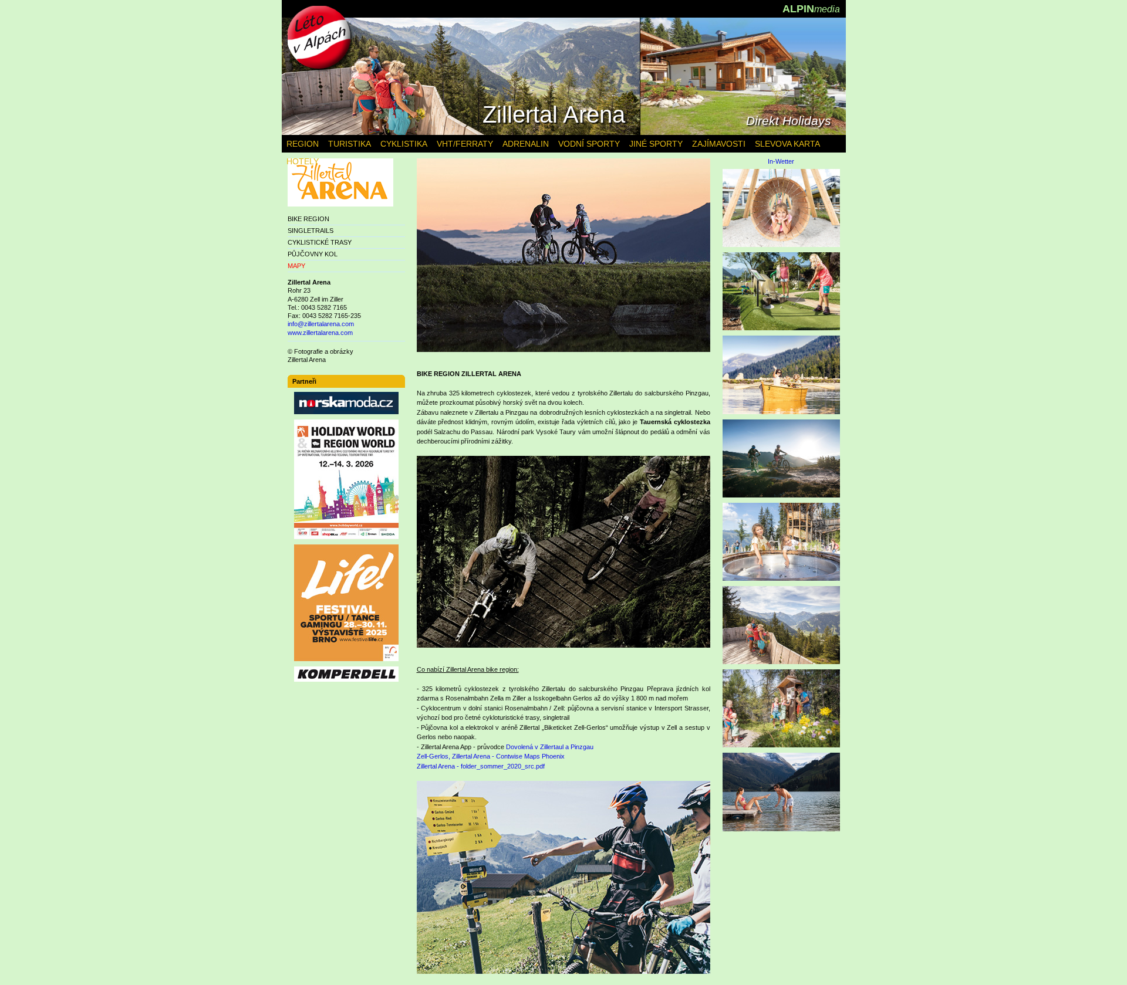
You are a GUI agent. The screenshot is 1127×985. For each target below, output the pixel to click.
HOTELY (302, 161)
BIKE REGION (308, 218)
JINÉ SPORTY (656, 143)
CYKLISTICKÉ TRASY (320, 242)
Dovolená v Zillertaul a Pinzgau (549, 746)
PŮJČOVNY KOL (313, 254)
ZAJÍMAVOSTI (718, 143)
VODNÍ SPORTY (589, 143)
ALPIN (811, 9)
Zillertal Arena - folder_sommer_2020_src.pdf (481, 766)
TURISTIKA (349, 143)
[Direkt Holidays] (743, 132)
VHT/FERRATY (465, 143)
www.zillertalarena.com (320, 332)
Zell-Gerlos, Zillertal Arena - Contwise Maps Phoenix (491, 756)
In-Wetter (781, 161)
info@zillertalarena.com (321, 323)
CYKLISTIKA (403, 143)
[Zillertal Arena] (461, 132)
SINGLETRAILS (310, 230)
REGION (302, 143)
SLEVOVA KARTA (787, 143)
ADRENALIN (525, 143)
